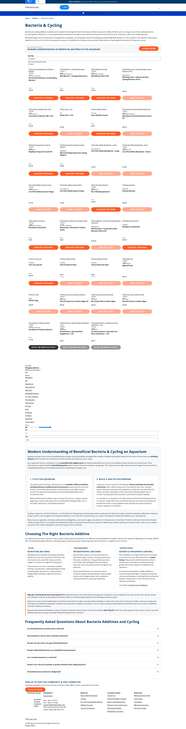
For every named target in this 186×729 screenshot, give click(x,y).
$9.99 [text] (61, 90)
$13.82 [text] (62, 277)
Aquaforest (29, 384)
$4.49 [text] (30, 240)
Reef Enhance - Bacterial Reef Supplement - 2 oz (71, 332)
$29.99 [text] (124, 240)
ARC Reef (28, 390)
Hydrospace (29, 403)
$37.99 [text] (124, 91)
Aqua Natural (30, 387)
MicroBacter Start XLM (100, 76)
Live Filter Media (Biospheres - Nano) (136, 152)
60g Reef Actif (127, 266)
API (26, 381)
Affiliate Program (87, 705)
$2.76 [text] (61, 275)
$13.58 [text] (62, 127)
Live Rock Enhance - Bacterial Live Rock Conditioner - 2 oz (104, 332)
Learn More (149, 49)
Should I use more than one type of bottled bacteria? (47, 643)
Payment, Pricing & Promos (117, 705)
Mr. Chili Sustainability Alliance (92, 702)
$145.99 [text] (93, 241)
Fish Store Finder (140, 708)
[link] (155, 7)
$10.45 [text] (93, 202)
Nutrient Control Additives (138, 585)
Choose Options (43, 98)
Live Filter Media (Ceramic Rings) (41, 192)
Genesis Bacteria (128, 191)
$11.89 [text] (31, 340)
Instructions (138, 699)
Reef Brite (28, 419)
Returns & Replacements (116, 702)
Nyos (27, 409)
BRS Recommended (141, 705)
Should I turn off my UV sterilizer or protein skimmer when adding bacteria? (56, 665)
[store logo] (33, 7)
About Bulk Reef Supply (89, 696)
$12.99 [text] (93, 167)
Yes (26, 372)
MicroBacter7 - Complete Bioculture (73, 76)
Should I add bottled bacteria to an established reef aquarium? (51, 650)
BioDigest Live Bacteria (131, 227)
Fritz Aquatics (30, 400)
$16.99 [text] (93, 90)
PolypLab (28, 412)
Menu (66, 7)
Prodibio (28, 416)
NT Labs (28, 406)
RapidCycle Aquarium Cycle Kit (40, 152)
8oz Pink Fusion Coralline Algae (134, 301)
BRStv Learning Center (142, 696)
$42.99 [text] (124, 127)
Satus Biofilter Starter (99, 115)
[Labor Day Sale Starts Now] (93, 13)
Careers (83, 699)
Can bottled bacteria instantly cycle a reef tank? (45, 629)
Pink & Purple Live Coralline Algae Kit (74, 301)
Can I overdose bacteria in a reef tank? (42, 657)
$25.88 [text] (93, 305)
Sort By (30, 56)
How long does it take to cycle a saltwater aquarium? (47, 636)
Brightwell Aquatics (32, 393)
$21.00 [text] (31, 166)
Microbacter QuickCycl (37, 227)
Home (27, 18)
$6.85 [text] (93, 275)
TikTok (36, 706)
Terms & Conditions (88, 708)
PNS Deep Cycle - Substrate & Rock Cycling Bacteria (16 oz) (135, 78)
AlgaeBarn (29, 378)
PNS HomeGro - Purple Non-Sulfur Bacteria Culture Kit (104, 230)
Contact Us (111, 696)
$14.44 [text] (31, 126)
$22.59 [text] (31, 90)
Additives (35, 18)
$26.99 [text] (124, 203)
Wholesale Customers (115, 711)
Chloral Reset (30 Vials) (100, 265)
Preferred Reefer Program (116, 699)
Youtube (37, 702)
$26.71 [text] (62, 341)
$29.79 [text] (124, 277)
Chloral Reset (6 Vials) (68, 265)
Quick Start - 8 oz (66, 115)
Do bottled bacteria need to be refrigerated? (44, 672)
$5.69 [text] (61, 240)
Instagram (37, 704)
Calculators (138, 702)
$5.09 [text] (93, 126)
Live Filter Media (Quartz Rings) (72, 191)
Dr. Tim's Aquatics (31, 397)
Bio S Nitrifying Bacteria (100, 192)
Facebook (37, 699)
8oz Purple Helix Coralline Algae (103, 301)
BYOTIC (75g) (33, 300)
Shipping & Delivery (114, 708)
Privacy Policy (30, 725)
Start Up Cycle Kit (35, 265)
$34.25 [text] (93, 277)
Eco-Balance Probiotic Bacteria (40, 330)
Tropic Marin (29, 422)
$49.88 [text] (31, 305)
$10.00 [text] (62, 166)
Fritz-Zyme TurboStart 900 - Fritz (41, 116)
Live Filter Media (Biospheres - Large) (105, 151)
